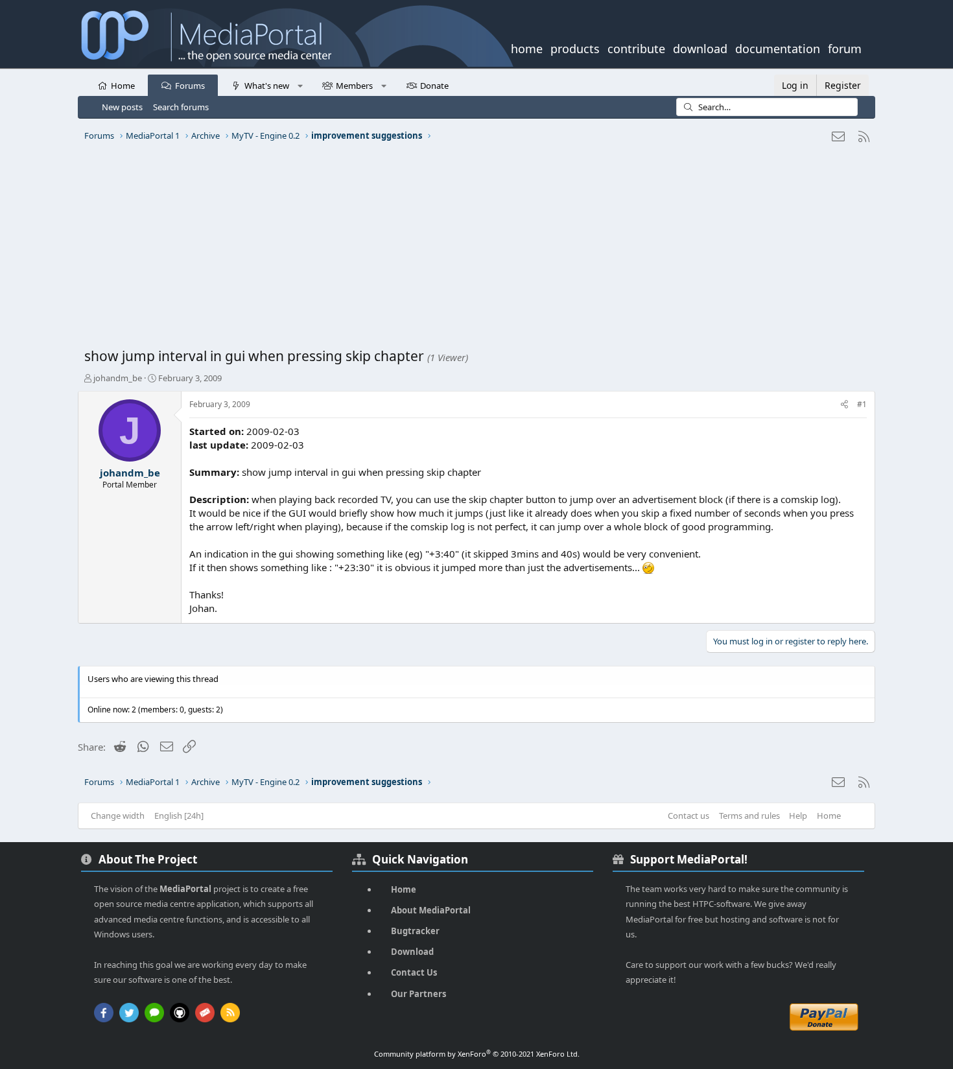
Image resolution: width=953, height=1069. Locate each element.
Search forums (181, 107)
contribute (636, 47)
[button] (299, 85)
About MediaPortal (431, 910)
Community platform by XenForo (477, 1054)
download (700, 47)
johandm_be (117, 378)
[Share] (844, 404)
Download (412, 951)
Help (798, 815)
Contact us (688, 815)
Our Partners (418, 994)
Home (123, 85)
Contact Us (414, 972)
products (575, 47)
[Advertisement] (473, 249)
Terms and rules (749, 815)
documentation (777, 47)
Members (354, 85)
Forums (190, 85)
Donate (434, 85)
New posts (122, 107)
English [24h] (179, 815)
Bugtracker (415, 931)
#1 (862, 404)
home (527, 47)
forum (845, 47)
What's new (266, 85)
